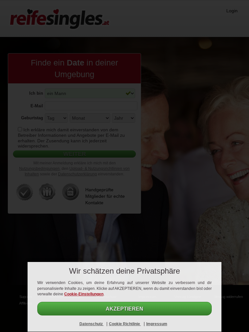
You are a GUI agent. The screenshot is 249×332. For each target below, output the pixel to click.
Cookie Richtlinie (125, 324)
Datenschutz (91, 324)
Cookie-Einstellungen (83, 294)
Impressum (156, 324)
